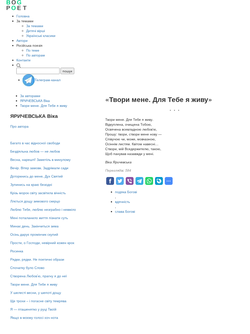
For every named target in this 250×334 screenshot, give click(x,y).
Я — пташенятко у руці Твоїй (33, 309)
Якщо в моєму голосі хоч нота (34, 317)
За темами (34, 25)
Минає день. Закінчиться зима (34, 225)
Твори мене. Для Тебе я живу (43, 105)
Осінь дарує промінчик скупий (34, 234)
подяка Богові (126, 191)
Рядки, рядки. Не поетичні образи (37, 259)
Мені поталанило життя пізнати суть (39, 217)
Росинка (16, 250)
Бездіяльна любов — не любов (35, 151)
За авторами (30, 95)
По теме (32, 50)
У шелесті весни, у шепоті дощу (35, 292)
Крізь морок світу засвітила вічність (38, 192)
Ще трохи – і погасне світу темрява (38, 300)
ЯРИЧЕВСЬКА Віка (35, 100)
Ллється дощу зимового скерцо (35, 201)
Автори (22, 40)
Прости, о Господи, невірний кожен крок (42, 242)
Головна (23, 15)
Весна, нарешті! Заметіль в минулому (40, 159)
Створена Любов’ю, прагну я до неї (38, 275)
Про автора (19, 126)
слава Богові (125, 211)
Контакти (23, 59)
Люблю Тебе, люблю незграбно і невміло (43, 209)
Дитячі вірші (35, 30)
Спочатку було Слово (27, 267)
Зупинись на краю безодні (31, 184)
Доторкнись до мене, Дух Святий (36, 176)
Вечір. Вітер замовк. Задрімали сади (39, 167)
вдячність (122, 201)
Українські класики (40, 35)
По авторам (35, 55)
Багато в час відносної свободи (35, 142)
